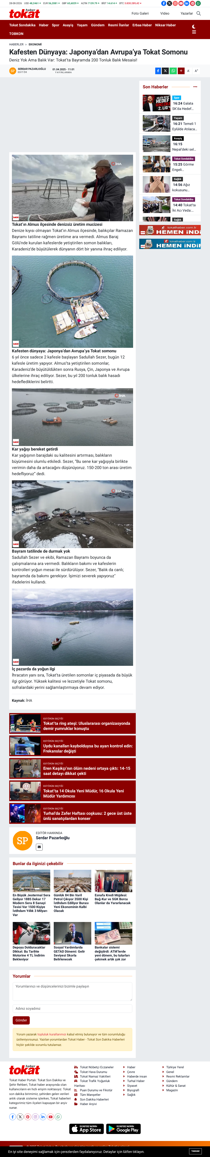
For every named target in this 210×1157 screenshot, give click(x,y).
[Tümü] (195, 87)
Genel (170, 1072)
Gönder (21, 1020)
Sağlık (177, 179)
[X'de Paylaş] (165, 71)
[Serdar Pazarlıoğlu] (22, 840)
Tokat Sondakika (22, 25)
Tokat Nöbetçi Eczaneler (97, 1067)
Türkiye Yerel (175, 1067)
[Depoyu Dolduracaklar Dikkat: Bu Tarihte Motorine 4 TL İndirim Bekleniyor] (31, 933)
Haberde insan (137, 1076)
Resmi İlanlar (118, 25)
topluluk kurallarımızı (52, 1034)
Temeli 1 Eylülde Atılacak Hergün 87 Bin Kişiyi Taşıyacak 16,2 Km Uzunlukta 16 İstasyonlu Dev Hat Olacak (184, 127)
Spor (55, 25)
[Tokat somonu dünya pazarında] (72, 301)
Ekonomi (35, 44)
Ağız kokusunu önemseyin (181, 188)
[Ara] (198, 13)
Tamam (195, 1151)
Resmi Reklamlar (177, 1076)
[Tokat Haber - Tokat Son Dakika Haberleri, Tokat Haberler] (24, 13)
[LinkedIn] (43, 1116)
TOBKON (16, 34)
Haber (43, 25)
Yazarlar (187, 13)
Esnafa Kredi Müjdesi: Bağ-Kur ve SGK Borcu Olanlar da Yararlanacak (113, 899)
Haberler (16, 44)
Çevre (131, 1072)
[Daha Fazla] (181, 71)
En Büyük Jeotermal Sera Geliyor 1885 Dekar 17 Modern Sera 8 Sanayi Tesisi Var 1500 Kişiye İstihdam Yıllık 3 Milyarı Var (31, 905)
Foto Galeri (140, 13)
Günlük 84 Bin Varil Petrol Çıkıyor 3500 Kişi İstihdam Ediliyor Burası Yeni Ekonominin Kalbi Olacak (71, 903)
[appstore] (87, 1128)
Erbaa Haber (142, 25)
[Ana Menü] (194, 32)
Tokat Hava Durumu (93, 1072)
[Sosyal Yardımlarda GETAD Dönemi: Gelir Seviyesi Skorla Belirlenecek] (72, 933)
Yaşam (82, 25)
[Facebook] (12, 1116)
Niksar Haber (165, 25)
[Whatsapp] (58, 1116)
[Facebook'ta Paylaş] (158, 71)
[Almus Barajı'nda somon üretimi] (72, 187)
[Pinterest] (27, 1116)
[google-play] (123, 1128)
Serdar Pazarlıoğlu (53, 837)
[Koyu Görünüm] (193, 27)
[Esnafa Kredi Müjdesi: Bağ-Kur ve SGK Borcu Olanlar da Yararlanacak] (113, 881)
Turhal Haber (136, 1081)
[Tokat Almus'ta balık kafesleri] (72, 513)
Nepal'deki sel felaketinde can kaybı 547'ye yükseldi (184, 147)
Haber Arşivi (88, 1104)
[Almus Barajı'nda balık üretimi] (72, 416)
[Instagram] (35, 1116)
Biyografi (133, 1090)
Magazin (172, 1090)
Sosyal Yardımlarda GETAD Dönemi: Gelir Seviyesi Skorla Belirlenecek (69, 953)
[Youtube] (50, 1116)
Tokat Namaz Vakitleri (95, 1076)
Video (164, 13)
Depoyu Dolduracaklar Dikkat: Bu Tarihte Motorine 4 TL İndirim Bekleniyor (29, 953)
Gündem (98, 25)
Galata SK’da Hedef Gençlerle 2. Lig (184, 106)
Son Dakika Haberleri (94, 1099)
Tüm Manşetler (90, 1095)
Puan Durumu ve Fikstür (96, 1090)
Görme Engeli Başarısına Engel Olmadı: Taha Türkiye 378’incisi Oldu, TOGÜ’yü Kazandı (184, 167)
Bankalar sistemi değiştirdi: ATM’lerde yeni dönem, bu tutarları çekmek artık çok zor (112, 953)
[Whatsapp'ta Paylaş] (173, 71)
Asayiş (68, 25)
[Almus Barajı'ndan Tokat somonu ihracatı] (72, 626)
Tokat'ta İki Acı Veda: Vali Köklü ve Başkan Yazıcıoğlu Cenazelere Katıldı (184, 208)
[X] (20, 1116)
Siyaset (132, 1086)
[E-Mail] (39, 847)
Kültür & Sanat (176, 1086)
